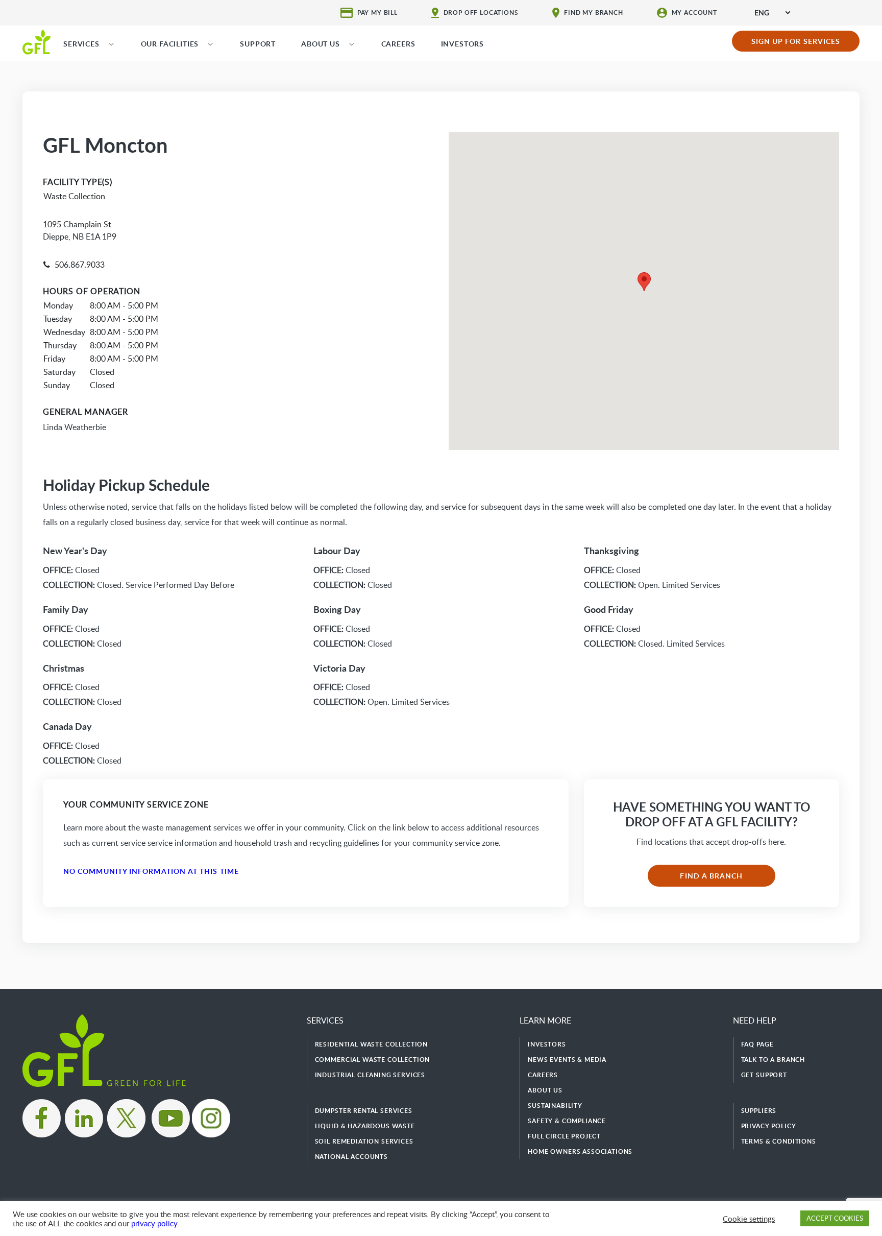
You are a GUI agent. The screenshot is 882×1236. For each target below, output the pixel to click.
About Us (545, 1090)
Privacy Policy (768, 1126)
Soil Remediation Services (364, 1141)
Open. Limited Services (381, 701)
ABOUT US (320, 44)
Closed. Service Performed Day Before (138, 584)
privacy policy (154, 1223)
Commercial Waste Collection (372, 1059)
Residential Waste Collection (371, 1044)
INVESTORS (462, 44)
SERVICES (81, 44)
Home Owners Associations (580, 1151)
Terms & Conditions (778, 1141)
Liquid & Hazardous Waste (365, 1126)
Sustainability (555, 1105)
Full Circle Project (564, 1136)
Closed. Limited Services (654, 643)
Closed (71, 570)
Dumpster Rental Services (363, 1110)
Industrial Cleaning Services (370, 1075)
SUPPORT (258, 44)
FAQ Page (757, 1044)
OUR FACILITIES (170, 44)
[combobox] (772, 12)
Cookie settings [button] (749, 1218)
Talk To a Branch (773, 1059)
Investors (547, 1044)
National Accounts (351, 1156)
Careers (543, 1075)
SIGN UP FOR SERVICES (796, 41)
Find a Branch (711, 876)
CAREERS (398, 44)
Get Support (764, 1075)
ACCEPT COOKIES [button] (834, 1218)
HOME (36, 41)
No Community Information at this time (151, 871)
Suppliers (759, 1110)
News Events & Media (567, 1059)
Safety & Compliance (567, 1120)
